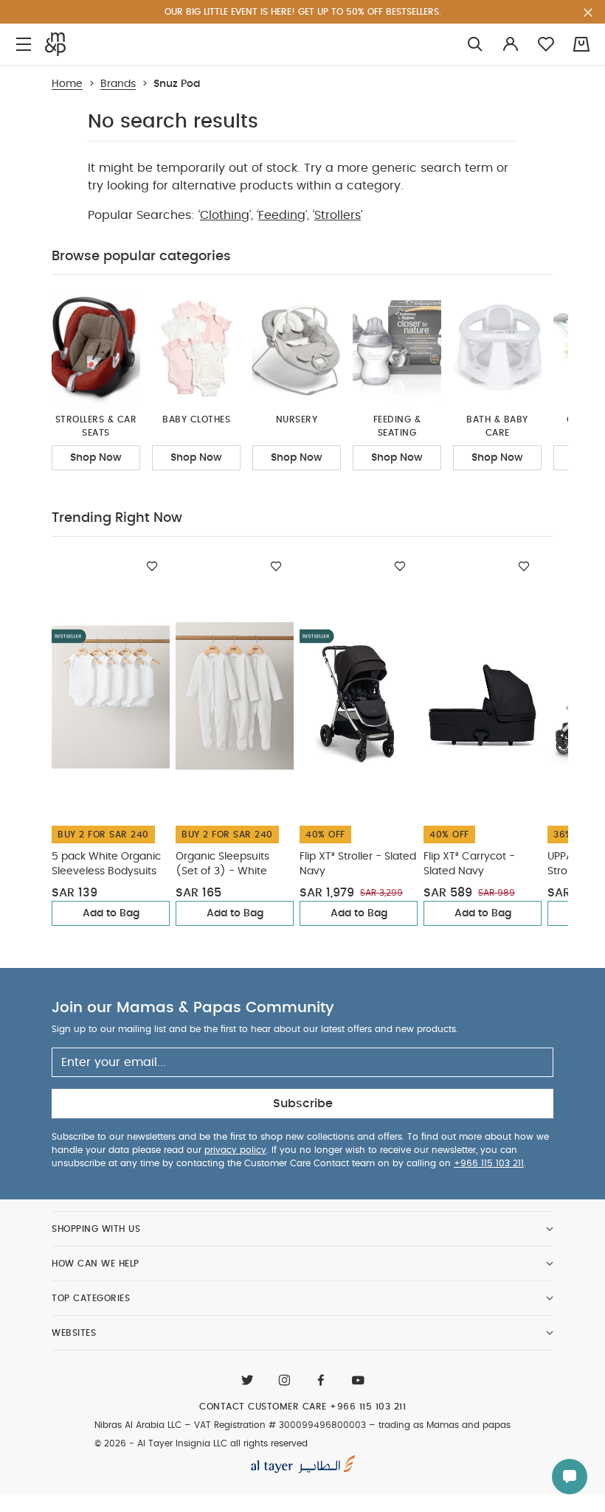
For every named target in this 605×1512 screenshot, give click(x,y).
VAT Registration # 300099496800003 (280, 1425)
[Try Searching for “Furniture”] (475, 44)
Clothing (224, 215)
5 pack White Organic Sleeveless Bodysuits (106, 864)
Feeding (281, 215)
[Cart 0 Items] (581, 44)
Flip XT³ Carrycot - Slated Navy (469, 864)
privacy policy (235, 1150)
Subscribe (303, 1103)
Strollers (337, 215)
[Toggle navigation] (23, 44)
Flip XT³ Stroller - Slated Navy (358, 864)
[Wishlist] (152, 566)
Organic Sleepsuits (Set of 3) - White (222, 864)
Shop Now (96, 458)
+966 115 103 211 (489, 1163)
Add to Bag (111, 913)
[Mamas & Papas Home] (55, 44)
